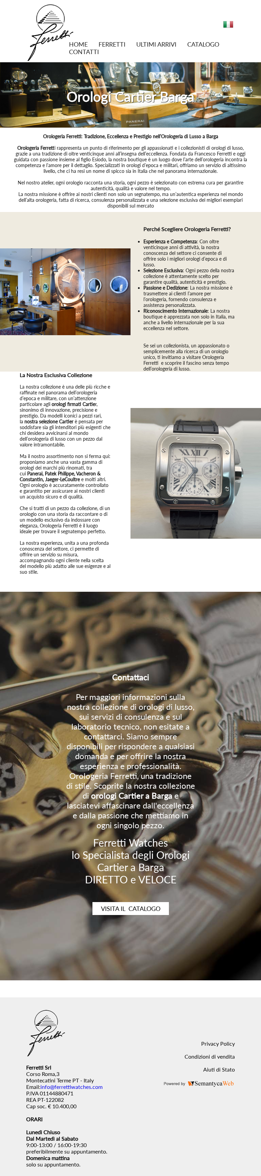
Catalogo (203, 44)
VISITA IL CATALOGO (130, 908)
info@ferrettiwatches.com (71, 1086)
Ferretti (112, 44)
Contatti (84, 51)
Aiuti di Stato (219, 1069)
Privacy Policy (218, 1043)
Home (78, 44)
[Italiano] (228, 27)
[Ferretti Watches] (50, 59)
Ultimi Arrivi (156, 44)
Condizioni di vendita (210, 1056)
